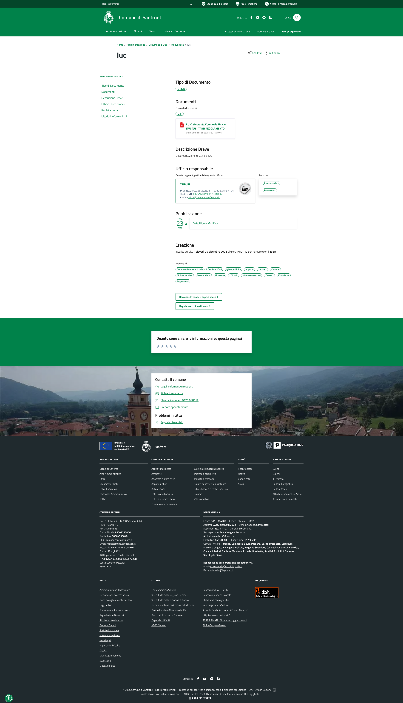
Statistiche (105, 660)
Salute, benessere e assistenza (210, 484)
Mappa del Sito (107, 666)
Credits (103, 650)
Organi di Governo (108, 469)
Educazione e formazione (164, 504)
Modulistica (177, 45)
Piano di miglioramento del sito (115, 600)
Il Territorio (278, 479)
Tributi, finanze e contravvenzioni (211, 489)
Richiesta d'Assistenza (111, 620)
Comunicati (244, 479)
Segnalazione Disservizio (112, 615)
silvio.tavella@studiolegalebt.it (226, 566)
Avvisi (241, 484)
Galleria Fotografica (283, 484)
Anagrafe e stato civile (163, 479)
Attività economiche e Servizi (288, 494)
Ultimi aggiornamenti (110, 655)
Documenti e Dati (158, 45)
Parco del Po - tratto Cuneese (166, 615)
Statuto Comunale (109, 630)
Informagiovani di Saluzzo (216, 605)
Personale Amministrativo (113, 494)
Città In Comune (263, 690)
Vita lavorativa (201, 499)
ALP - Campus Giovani (214, 625)
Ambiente (156, 474)
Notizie (241, 474)
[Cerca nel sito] (297, 17)
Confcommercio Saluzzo (163, 590)
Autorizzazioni (158, 489)
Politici (102, 499)
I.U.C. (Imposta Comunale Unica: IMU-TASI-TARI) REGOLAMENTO (206, 126)
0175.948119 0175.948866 (208, 194)
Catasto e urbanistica (162, 494)
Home (120, 45)
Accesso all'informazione (237, 31)
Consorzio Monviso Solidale (217, 595)
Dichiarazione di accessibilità (114, 595)
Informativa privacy (109, 635)
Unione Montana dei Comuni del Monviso (172, 605)
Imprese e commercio (205, 474)
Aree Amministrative (110, 474)
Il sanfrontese (245, 469)
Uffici (102, 479)
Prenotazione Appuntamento (114, 610)
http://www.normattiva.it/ (216, 615)
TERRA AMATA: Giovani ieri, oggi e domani (225, 620)
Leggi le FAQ (106, 605)
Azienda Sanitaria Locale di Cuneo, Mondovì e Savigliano (232, 610)
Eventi (276, 469)
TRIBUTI (185, 184)
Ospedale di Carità (160, 620)
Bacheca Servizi (107, 625)
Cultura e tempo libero (163, 499)
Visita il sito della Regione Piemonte (170, 595)
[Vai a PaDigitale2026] (284, 445)
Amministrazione (136, 45)
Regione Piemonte (110, 3)
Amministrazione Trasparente (114, 590)
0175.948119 (110, 525)
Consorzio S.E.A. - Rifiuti (215, 590)
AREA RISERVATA (201, 698)
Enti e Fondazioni (108, 489)
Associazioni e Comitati (285, 499)
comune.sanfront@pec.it (119, 540)
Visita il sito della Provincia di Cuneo (170, 600)
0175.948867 (111, 528)
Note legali (105, 640)
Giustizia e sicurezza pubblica (209, 469)
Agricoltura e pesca (161, 469)
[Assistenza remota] (274, 690)
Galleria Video (280, 489)
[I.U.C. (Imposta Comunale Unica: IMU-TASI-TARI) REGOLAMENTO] (181, 124)
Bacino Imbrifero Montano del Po (168, 610)
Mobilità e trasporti (204, 479)
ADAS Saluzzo (158, 625)
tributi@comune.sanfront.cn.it (204, 197)
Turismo (198, 494)
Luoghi (276, 474)
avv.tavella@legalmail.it (220, 570)
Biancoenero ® (213, 694)
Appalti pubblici (159, 484)
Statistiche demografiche (216, 600)
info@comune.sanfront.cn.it (121, 544)
